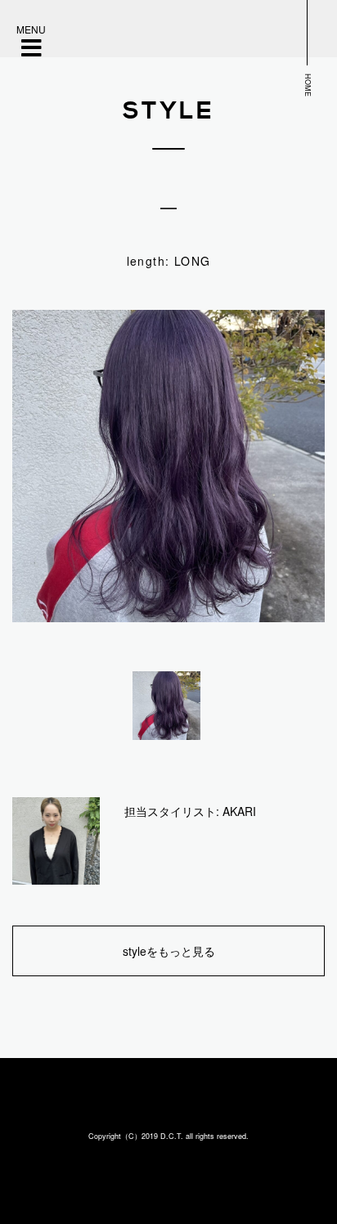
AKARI (239, 811)
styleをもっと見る (169, 951)
